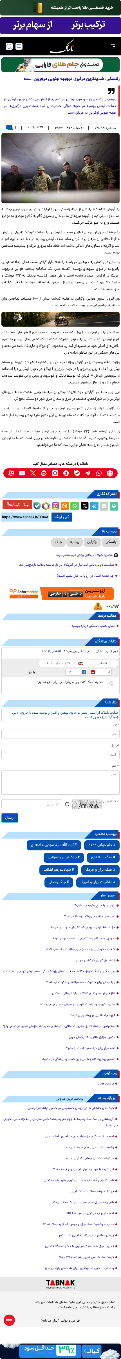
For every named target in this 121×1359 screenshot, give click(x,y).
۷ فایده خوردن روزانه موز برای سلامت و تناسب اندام (80, 949)
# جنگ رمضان (59, 882)
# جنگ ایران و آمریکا (100, 870)
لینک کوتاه (20, 504)
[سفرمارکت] (60, 594)
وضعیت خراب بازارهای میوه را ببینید (89, 1147)
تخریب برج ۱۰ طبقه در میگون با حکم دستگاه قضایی (79, 1246)
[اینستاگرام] (55, 505)
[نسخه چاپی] (114, 506)
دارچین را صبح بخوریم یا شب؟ (94, 905)
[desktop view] (19, 46)
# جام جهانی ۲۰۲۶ (101, 845)
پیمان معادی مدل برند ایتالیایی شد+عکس (86, 1235)
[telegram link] (87, 473)
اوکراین (92, 542)
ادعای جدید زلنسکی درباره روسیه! (93, 626)
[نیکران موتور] (60, 319)
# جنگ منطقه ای (103, 857)
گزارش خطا (112, 606)
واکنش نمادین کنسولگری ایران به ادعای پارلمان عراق (79, 1268)
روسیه (74, 542)
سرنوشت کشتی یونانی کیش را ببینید (89, 1158)
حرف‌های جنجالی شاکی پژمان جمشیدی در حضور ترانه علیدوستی (71, 1108)
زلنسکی (111, 542)
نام (117, 724)
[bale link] (76, 473)
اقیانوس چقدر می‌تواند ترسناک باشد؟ (89, 916)
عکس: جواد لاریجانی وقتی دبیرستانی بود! (84, 555)
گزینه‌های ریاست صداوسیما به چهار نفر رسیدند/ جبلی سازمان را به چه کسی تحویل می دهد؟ (60, 1122)
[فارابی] (60, 64)
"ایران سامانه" (50, 1321)
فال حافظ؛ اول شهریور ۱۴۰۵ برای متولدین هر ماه (82, 927)
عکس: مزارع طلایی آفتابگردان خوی (92, 1037)
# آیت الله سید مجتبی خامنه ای (54, 845)
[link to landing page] (62, 46)
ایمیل (115, 745)
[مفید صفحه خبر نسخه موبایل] (60, 25)
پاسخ (32, 672)
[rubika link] (109, 473)
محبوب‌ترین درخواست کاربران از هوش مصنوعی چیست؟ (77, 1004)
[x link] (33, 473)
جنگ (58, 542)
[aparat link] (11, 473)
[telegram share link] (94, 506)
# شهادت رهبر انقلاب (59, 870)
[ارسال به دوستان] (104, 506)
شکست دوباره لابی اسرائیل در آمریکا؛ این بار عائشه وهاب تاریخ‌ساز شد (66, 565)
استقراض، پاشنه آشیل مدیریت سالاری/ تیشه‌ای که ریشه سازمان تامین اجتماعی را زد (59, 1026)
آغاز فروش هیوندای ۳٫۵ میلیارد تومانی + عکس (83, 993)
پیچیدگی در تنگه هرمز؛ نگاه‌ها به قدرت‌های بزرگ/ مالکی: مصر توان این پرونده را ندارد (58, 971)
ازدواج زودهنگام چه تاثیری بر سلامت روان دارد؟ (84, 938)
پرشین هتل (106, 1083)
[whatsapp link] (98, 473)
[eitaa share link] (64, 506)
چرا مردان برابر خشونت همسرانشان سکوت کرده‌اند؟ (80, 982)
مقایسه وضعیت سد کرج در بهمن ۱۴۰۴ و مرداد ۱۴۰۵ (78, 1224)
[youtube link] (22, 473)
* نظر (115, 766)
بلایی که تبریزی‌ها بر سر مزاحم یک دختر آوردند (83, 1202)
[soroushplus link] (66, 473)
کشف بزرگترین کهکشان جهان (95, 960)
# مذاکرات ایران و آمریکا (97, 882)
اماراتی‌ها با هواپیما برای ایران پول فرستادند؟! (83, 1169)
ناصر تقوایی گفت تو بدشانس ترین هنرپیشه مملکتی (79, 1180)
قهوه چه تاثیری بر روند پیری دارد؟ (92, 1015)
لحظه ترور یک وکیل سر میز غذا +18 (90, 1213)
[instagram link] (55, 473)
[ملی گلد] (60, 7)
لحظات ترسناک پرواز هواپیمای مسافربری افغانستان (79, 1136)
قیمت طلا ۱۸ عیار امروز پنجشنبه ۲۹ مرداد (86, 1257)
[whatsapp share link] (74, 506)
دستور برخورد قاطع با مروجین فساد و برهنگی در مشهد (78, 1059)
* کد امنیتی (111, 801)
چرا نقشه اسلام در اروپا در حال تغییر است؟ (85, 576)
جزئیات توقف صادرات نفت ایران (92, 1191)
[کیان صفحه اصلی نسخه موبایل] (60, 1351)
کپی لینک (62, 517)
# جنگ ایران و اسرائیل (64, 857)
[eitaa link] (44, 473)
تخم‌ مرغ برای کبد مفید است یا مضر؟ (90, 1048)
